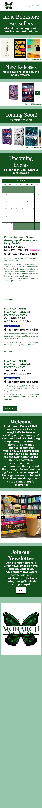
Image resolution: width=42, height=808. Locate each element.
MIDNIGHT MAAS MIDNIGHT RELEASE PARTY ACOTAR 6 (17, 311)
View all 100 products (32, 59)
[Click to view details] (7, 48)
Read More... (8, 299)
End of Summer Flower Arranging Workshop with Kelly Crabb (21, 240)
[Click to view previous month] (5, 181)
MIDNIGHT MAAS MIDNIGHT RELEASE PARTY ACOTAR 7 (17, 363)
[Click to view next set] (4, 49)
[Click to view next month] (37, 181)
